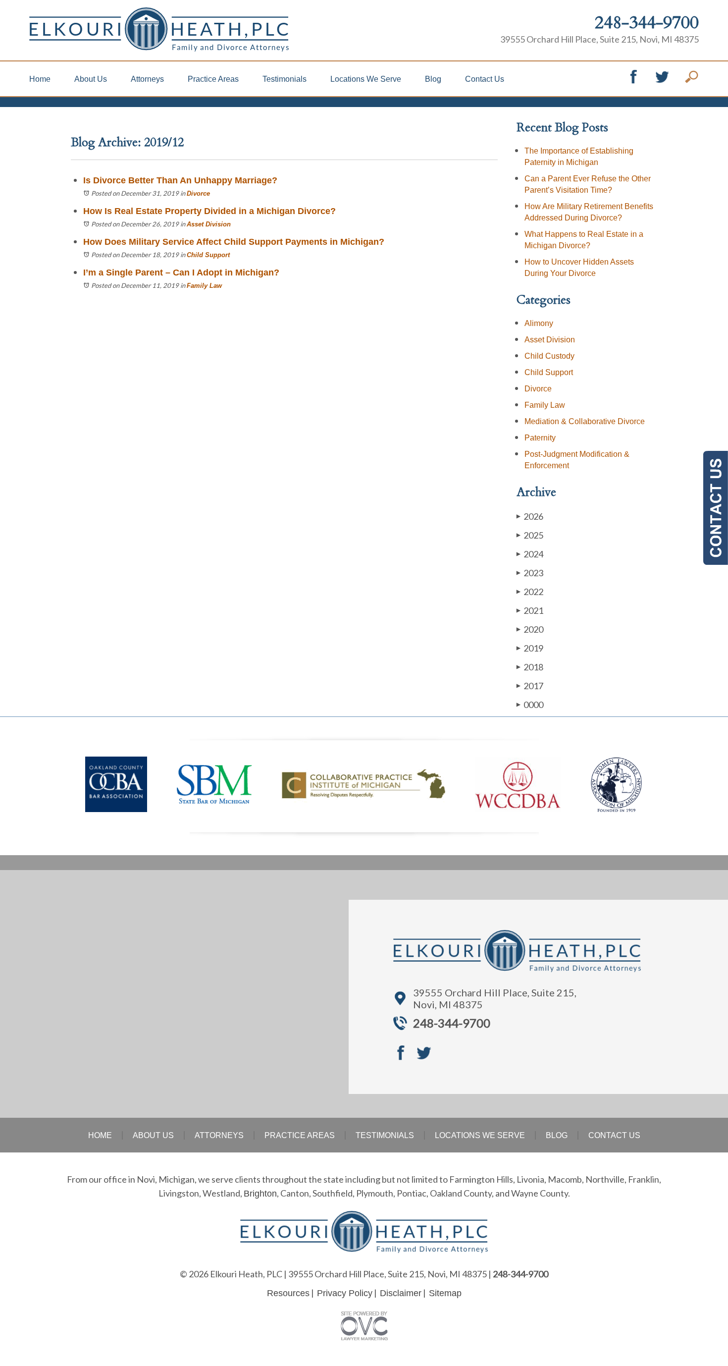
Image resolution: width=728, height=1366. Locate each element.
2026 (530, 516)
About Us (90, 79)
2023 (530, 572)
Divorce (198, 193)
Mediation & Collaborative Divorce (584, 421)
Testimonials (284, 79)
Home (40, 79)
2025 (530, 535)
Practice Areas (213, 79)
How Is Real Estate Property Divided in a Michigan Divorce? (209, 211)
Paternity (540, 438)
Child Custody (549, 356)
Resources (288, 1293)
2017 (530, 685)
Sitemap (445, 1293)
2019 (530, 648)
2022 (530, 591)
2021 (530, 610)
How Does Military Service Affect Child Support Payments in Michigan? (233, 242)
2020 (530, 629)
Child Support (208, 255)
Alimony (538, 323)
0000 (530, 704)
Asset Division (209, 224)
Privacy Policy (344, 1293)
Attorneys (147, 79)
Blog (433, 79)
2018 (530, 666)
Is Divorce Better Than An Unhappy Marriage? (180, 180)
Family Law (204, 285)
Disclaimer (400, 1293)
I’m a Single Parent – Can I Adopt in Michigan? (181, 272)
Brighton (260, 1194)
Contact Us (484, 79)
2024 (530, 553)
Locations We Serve (365, 79)
